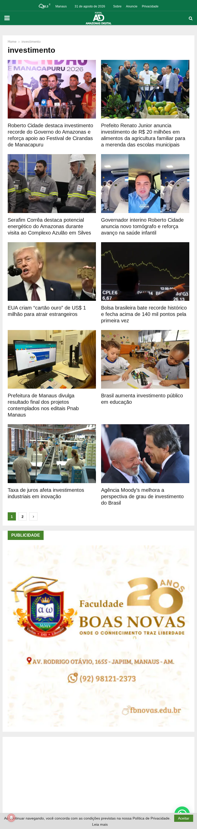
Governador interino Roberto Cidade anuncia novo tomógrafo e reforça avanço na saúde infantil (142, 226)
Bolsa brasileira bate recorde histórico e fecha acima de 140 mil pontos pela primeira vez (144, 314)
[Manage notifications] (11, 818)
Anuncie (131, 6)
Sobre (117, 6)
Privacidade (150, 6)
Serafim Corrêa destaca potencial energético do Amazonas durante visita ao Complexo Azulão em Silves (49, 226)
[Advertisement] (98, 778)
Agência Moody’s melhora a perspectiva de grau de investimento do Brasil (142, 496)
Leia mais (100, 824)
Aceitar (183, 818)
